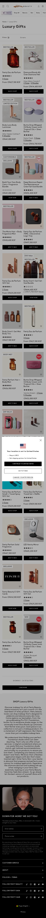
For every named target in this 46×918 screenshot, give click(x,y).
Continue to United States (23, 463)
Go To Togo (23, 471)
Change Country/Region (23, 477)
